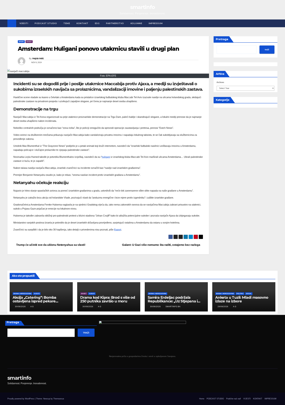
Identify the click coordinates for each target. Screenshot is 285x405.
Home (201, 399)
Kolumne (136, 23)
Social (249, 293)
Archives (220, 82)
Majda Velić (38, 58)
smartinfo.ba (173, 307)
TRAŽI (86, 333)
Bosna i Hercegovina (22, 293)
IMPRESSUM (156, 23)
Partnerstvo (115, 23)
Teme (66, 23)
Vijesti (37, 293)
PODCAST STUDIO (46, 23)
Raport (117, 229)
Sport (21, 41)
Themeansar (58, 399)
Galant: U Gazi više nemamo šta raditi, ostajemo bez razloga (161, 244)
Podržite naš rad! (233, 399)
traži (267, 49)
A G (32, 307)
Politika (239, 293)
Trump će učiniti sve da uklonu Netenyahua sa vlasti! (50, 244)
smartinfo (142, 7)
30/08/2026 (20, 307)
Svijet (29, 41)
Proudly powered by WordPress (21, 399)
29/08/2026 (223, 307)
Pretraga (222, 39)
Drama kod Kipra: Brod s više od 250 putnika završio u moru (107, 299)
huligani (106, 157)
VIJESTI (23, 23)
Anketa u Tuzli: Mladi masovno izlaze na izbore (241, 299)
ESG (97, 23)
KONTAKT (82, 23)
